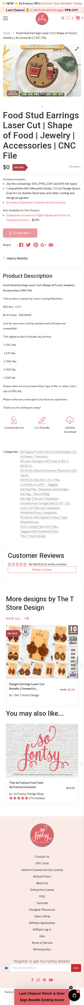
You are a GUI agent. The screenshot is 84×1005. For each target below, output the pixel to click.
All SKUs (26, 465)
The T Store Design (33, 536)
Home (7, 33)
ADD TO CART (62, 671)
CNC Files (53, 479)
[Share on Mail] (51, 245)
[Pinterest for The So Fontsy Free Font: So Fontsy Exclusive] (45, 769)
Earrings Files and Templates (39, 498)
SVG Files (51, 526)
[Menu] (12, 18)
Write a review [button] (42, 569)
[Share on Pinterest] (35, 245)
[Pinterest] (44, 980)
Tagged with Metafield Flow (39, 531)
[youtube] (51, 980)
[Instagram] (38, 980)
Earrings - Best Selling (34, 493)
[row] (42, 665)
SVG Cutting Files (32, 526)
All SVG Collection (32, 479)
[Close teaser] (71, 988)
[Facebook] (32, 980)
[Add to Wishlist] (75, 627)
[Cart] (78, 18)
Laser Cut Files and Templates (40, 508)
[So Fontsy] (42, 18)
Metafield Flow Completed (38, 512)
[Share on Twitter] (28, 245)
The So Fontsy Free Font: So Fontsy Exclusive (26, 785)
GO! (76, 968)
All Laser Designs (31, 461)
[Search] (63, 18)
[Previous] (11, 74)
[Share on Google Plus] (43, 245)
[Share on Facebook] (21, 245)
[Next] (73, 74)
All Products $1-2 (56, 461)
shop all (13, 618)
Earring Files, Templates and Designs (44, 489)
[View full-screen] (76, 49)
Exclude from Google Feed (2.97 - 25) (45, 503)
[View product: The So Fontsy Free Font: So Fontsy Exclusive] (42, 750)
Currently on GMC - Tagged (38, 484)
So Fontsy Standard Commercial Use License (35, 202)
